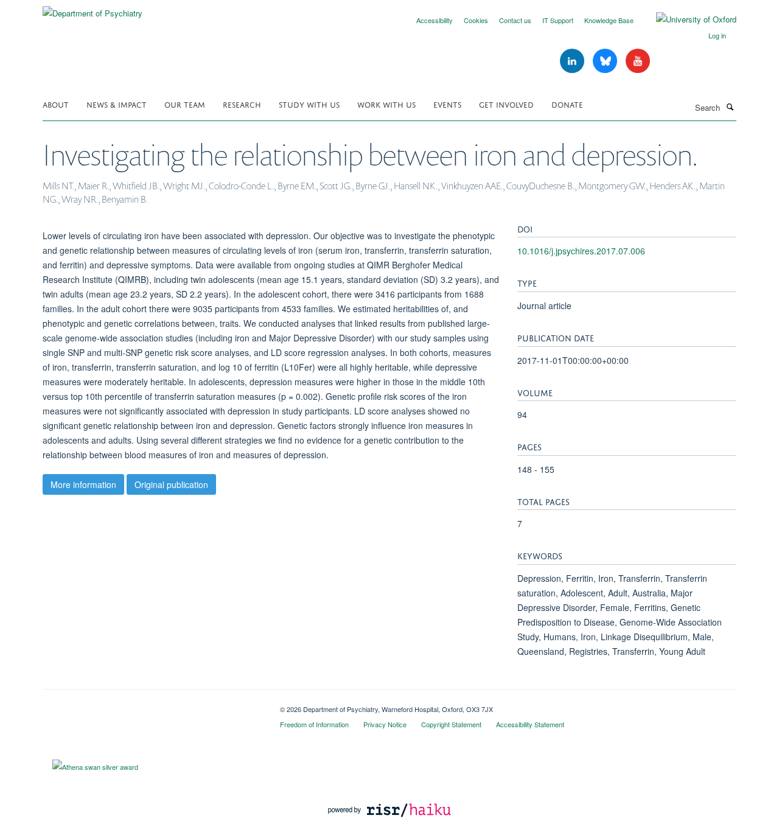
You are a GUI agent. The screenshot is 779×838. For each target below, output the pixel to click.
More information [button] (83, 484)
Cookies (476, 20)
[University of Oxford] (687, 19)
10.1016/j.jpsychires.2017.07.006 (581, 251)
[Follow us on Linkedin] (573, 61)
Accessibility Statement (530, 724)
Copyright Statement (451, 724)
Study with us (309, 104)
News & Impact (116, 104)
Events (447, 104)
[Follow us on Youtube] (638, 61)
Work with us (386, 104)
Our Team (184, 104)
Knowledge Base (609, 20)
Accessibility (434, 20)
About (56, 104)
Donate (567, 104)
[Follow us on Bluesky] (606, 61)
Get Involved (506, 104)
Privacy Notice (385, 724)
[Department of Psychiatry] (92, 9)
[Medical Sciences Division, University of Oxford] (152, 705)
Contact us (515, 20)
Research (242, 104)
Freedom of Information (314, 724)
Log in (717, 35)
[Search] (729, 106)
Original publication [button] (171, 484)
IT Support (557, 20)
